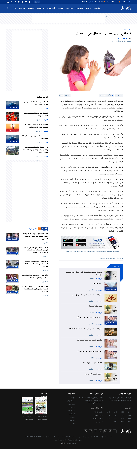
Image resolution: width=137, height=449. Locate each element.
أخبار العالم (51, 8)
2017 (129, 415)
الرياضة (60, 8)
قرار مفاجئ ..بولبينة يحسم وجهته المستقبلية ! (36, 115)
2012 (122, 419)
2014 (108, 415)
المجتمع (31, 8)
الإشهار (95, 437)
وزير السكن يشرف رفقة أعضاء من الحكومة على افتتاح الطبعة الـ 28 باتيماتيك (36, 264)
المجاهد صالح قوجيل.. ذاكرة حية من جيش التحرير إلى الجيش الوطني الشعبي (35, 236)
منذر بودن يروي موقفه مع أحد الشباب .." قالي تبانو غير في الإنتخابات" (35, 277)
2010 (108, 419)
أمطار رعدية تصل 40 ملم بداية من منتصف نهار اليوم (36, 103)
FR (15, 8)
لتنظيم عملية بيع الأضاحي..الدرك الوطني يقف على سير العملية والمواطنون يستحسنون (36, 250)
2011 (115, 419)
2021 (129, 412)
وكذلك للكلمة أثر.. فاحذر (93, 374)
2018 (108, 412)
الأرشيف (56, 437)
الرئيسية (97, 8)
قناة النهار (69, 8)
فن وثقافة (40, 8)
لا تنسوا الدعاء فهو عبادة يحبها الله (89, 317)
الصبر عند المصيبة (95, 306)
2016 (122, 415)
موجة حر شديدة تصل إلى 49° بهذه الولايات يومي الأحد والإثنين (36, 126)
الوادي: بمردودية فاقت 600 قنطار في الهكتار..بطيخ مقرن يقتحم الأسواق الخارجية (35, 289)
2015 (115, 415)
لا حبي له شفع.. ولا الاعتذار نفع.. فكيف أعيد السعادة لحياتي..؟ (83, 274)
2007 (115, 422)
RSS (49, 437)
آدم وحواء (21, 8)
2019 (115, 412)
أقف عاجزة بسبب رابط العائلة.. (91, 363)
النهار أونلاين (122, 38)
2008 (122, 422)
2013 (129, 419)
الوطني (88, 8)
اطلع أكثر (33, 229)
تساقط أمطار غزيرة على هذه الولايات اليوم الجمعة (35, 137)
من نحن (87, 437)
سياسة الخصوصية (68, 437)
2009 (129, 422)
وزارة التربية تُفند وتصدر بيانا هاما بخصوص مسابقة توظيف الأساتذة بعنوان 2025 (35, 150)
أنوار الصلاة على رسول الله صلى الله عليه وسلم (85, 329)
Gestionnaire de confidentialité (35, 437)
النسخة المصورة (106, 437)
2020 (122, 412)
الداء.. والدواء (97, 283)
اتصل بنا (79, 437)
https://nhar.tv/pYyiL (107, 258)
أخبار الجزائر (79, 8)
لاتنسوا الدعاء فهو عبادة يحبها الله (90, 351)
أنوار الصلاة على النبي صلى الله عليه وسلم (87, 295)
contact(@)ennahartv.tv (95, 403)
